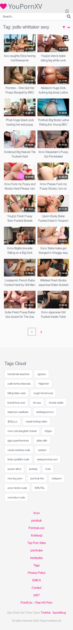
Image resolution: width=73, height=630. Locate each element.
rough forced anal (43, 393)
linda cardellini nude (18, 459)
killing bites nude (16, 393)
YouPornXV (24, 6)
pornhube (36, 550)
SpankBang (59, 612)
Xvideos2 (36, 535)
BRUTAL (40, 488)
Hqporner (43, 383)
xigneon (41, 374)
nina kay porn (14, 478)
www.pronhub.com (47, 459)
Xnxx (36, 513)
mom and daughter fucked (22, 431)
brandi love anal (16, 402)
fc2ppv (48, 431)
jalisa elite (42, 440)
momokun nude (16, 497)
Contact (36, 587)
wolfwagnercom (45, 412)
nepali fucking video (36, 421)
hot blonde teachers (18, 374)
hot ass (37, 402)
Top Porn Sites (36, 543)
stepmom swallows (17, 412)
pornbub (36, 520)
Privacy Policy (36, 572)
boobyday (36, 558)
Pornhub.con (36, 528)
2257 (36, 595)
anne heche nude (17, 488)
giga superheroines (18, 440)
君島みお (12, 421)
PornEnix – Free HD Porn (36, 602)
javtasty (33, 469)
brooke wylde (56, 402)
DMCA (36, 580)
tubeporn (57, 478)
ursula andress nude (18, 450)
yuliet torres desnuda (19, 383)
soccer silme (14, 469)
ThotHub (46, 612)
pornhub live (37, 478)
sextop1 (42, 450)
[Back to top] (66, 621)
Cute (48, 469)
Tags (36, 565)
